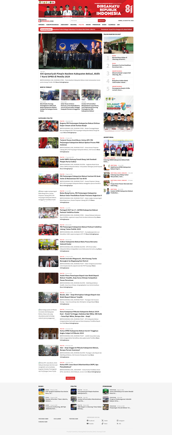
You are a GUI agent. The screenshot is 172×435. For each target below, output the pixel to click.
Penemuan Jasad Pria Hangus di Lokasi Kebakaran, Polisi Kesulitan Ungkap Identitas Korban (111, 29)
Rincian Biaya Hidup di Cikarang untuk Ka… (119, 58)
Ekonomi (112, 158)
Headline (124, 173)
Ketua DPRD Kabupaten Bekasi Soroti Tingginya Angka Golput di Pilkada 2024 (79, 332)
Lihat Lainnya (70, 378)
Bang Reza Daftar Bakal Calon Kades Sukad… (120, 81)
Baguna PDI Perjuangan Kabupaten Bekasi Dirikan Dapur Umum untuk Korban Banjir (80, 124)
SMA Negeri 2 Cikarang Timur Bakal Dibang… (89, 408)
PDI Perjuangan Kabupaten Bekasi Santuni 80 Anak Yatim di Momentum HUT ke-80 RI (80, 177)
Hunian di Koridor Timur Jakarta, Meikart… (56, 400)
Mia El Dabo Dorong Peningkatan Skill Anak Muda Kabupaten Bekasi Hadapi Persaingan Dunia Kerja (48, 107)
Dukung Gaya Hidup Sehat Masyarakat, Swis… (120, 176)
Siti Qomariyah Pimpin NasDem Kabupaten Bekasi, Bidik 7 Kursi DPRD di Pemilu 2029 (70, 75)
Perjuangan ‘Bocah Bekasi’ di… (120, 408)
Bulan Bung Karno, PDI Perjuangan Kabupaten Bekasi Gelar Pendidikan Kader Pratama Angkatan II (81, 194)
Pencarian (102, 20)
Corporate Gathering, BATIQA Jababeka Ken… (55, 408)
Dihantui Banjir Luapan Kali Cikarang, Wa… (121, 74)
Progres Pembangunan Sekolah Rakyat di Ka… (120, 400)
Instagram (121, 421)
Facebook (91, 421)
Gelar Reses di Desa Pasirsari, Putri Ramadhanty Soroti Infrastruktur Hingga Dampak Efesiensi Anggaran (70, 106)
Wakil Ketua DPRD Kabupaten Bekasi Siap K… (121, 168)
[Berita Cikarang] (46, 20)
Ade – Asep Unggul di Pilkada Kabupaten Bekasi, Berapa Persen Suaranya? (79, 349)
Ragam (114, 56)
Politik (62, 121)
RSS (120, 424)
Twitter (106, 421)
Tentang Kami (73, 419)
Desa (113, 79)
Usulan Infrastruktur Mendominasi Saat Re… (89, 400)
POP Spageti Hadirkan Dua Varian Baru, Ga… (56, 392)
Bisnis (114, 63)
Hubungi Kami (43, 422)
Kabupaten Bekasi (117, 71)
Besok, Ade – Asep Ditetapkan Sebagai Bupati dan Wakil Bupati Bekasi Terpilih (80, 295)
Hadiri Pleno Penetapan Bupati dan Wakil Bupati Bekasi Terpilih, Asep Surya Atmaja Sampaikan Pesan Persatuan (79, 277)
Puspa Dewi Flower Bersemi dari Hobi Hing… (121, 184)
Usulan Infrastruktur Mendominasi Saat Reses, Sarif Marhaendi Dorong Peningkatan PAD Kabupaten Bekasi (90, 107)
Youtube (91, 424)
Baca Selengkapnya (62, 82)
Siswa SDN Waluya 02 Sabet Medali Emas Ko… (121, 392)
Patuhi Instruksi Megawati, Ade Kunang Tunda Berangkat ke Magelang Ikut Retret (78, 259)
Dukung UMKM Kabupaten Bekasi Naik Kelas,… (116, 161)
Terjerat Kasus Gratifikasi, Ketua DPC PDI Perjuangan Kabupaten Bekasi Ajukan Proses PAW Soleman (79, 142)
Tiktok (105, 424)
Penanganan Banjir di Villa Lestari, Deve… (121, 89)
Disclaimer (57, 419)
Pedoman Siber (43, 419)
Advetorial (107, 158)
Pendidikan (113, 390)
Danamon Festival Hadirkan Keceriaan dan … (121, 66)
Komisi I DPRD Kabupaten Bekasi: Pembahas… (122, 192)
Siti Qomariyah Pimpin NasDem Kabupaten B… (88, 392)
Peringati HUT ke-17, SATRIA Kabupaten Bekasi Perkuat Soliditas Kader (79, 211)
